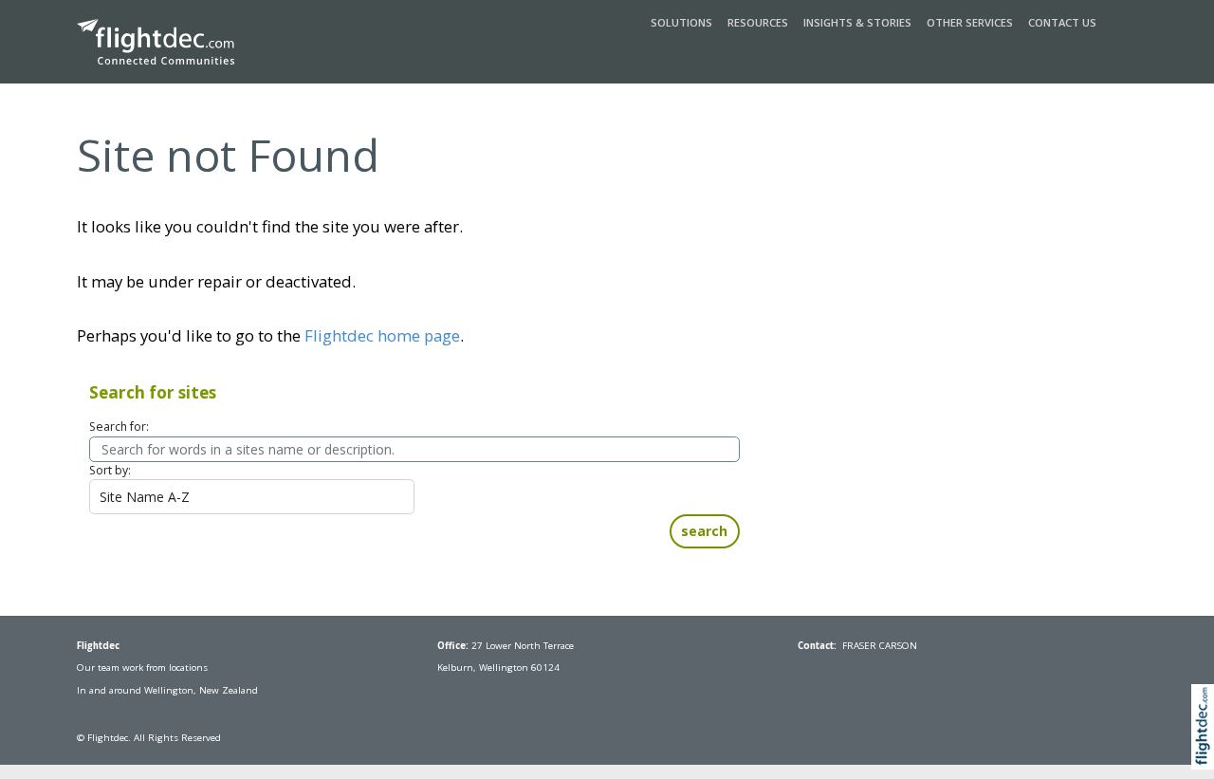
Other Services (970, 22)
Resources (757, 22)
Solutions (681, 22)
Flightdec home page (382, 335)
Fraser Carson (879, 646)
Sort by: (110, 470)
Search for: (119, 426)
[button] (1207, 748)
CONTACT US (1062, 22)
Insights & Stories (857, 22)
